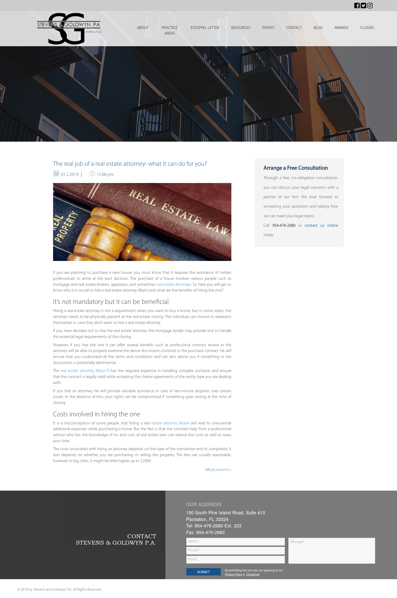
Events (268, 28)
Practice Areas (169, 30)
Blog (318, 28)
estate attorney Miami (170, 423)
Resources (240, 28)
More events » (218, 470)
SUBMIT (203, 571)
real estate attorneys (174, 285)
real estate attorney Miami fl (85, 371)
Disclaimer (253, 574)
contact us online (321, 226)
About (142, 28)
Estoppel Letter (205, 28)
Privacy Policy (233, 574)
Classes (367, 28)
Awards (341, 28)
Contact (294, 28)
